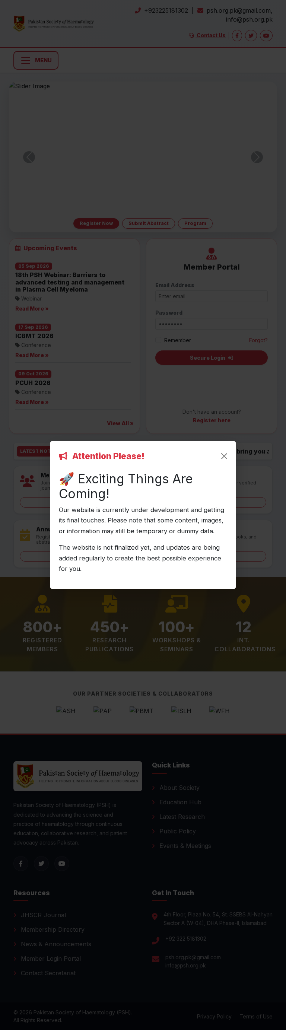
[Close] (224, 456)
